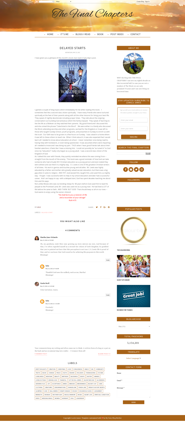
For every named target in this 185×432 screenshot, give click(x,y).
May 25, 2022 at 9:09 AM (47, 240)
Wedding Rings (47, 398)
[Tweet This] (96, 207)
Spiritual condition (102, 394)
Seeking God (52, 380)
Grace (87, 369)
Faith (65, 373)
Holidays (80, 373)
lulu (47, 266)
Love (69, 369)
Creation (52, 369)
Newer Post (41, 354)
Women (57, 398)
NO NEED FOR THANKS (125, 310)
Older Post (103, 354)
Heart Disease (65, 391)
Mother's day (57, 394)
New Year (49, 376)
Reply (108, 260)
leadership (80, 398)
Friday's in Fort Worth (97, 387)
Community (100, 369)
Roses (80, 394)
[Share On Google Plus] (104, 207)
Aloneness (100, 380)
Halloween (54, 391)
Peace (59, 373)
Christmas (61, 369)
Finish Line (82, 387)
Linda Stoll (44, 283)
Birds (65, 384)
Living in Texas (41, 380)
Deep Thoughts (41, 369)
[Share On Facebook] (100, 207)
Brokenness (81, 384)
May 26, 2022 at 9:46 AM (52, 268)
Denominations (60, 387)
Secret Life (88, 394)
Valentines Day (89, 380)
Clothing (39, 387)
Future (100, 373)
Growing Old (40, 384)
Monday (47, 394)
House (74, 391)
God (45, 391)
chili (72, 398)
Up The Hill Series (75, 380)
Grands (96, 376)
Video (38, 398)
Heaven (71, 373)
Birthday (65, 376)
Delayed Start (47, 212)
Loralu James (76, 418)
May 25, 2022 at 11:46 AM (53, 303)
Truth (38, 373)
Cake (100, 384)
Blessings (74, 376)
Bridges (72, 384)
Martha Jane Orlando (49, 237)
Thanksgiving (90, 373)
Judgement (98, 391)
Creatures (48, 387)
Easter (89, 376)
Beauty (57, 376)
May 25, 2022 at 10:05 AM (47, 286)
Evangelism (72, 387)
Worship (65, 398)
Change (51, 373)
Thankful (63, 380)
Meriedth (39, 394)
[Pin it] (108, 207)
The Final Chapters (92, 14)
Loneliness (40, 376)
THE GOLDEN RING (123, 250)
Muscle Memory (70, 394)
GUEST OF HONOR (123, 280)
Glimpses (39, 391)
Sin (92, 369)
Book (44, 373)
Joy (48, 384)
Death (82, 376)
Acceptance (56, 384)
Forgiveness (77, 369)
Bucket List (92, 384)
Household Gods (85, 391)
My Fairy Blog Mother (114, 418)
